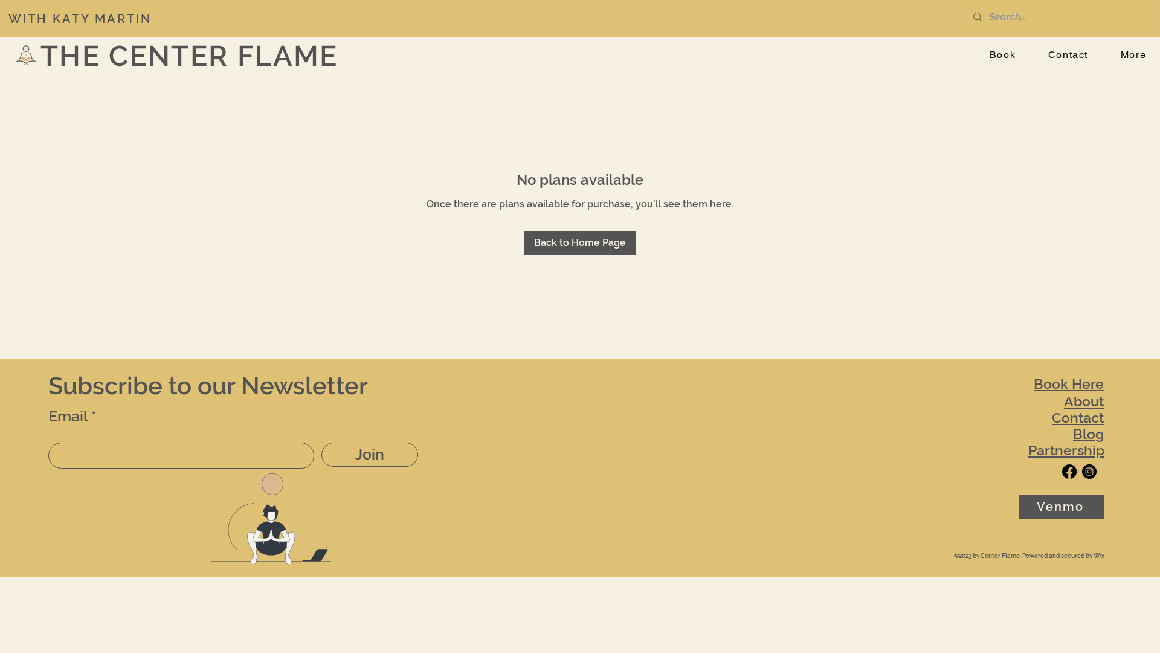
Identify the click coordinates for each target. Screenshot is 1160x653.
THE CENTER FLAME (189, 56)
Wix (1099, 556)
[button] (1133, 55)
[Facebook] (1069, 471)
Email (68, 416)
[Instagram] (1089, 471)
